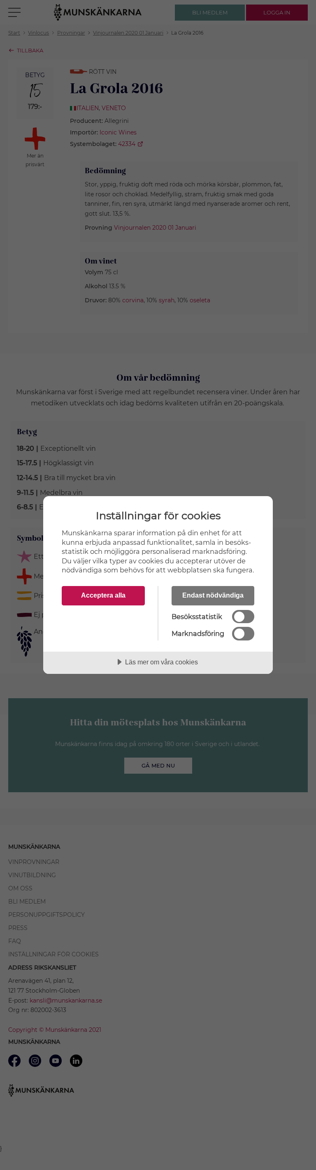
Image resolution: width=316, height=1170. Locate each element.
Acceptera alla (103, 595)
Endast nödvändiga (213, 595)
